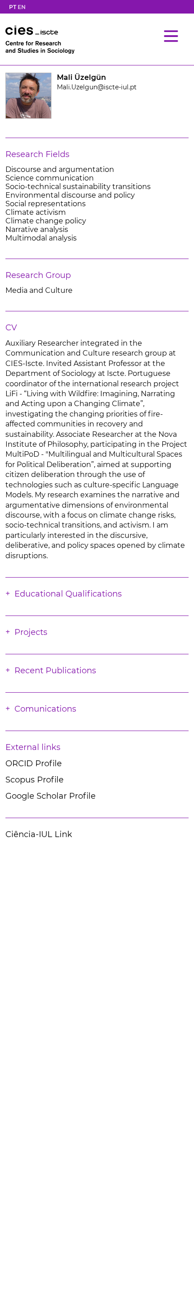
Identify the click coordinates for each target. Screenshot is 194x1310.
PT (12, 7)
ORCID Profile (33, 763)
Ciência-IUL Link (38, 834)
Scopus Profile (34, 780)
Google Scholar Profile (50, 796)
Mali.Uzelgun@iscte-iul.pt (97, 87)
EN (22, 7)
